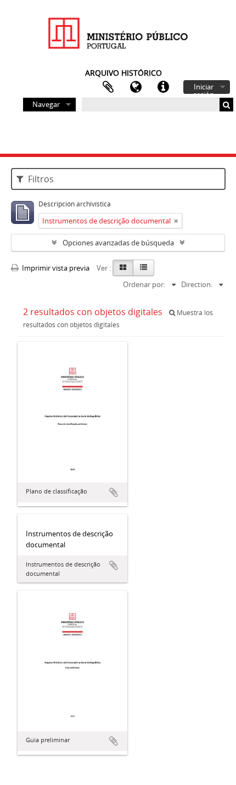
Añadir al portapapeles (113, 492)
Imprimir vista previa (54, 268)
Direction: (196, 284)
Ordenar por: (144, 284)
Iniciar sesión (203, 88)
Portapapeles (108, 87)
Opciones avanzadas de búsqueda (118, 243)
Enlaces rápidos (163, 87)
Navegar (46, 104)
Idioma (135, 87)
